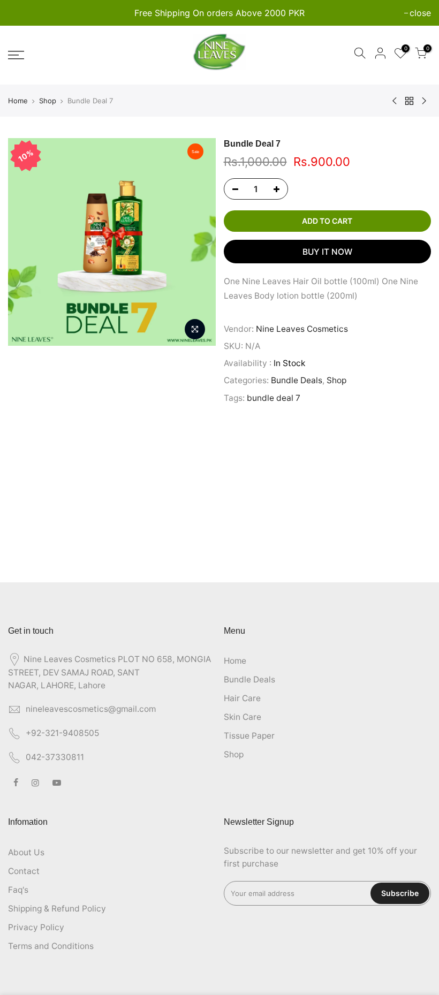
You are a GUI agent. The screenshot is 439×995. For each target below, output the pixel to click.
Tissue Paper (249, 736)
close (24, 12)
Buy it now (327, 252)
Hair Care (242, 698)
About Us (26, 852)
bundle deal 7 (273, 398)
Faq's (18, 890)
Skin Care (242, 717)
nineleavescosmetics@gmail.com (91, 709)
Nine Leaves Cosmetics (302, 329)
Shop (47, 100)
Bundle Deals (296, 380)
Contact (24, 871)
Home (18, 100)
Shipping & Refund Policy (57, 908)
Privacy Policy (36, 927)
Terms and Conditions (51, 946)
